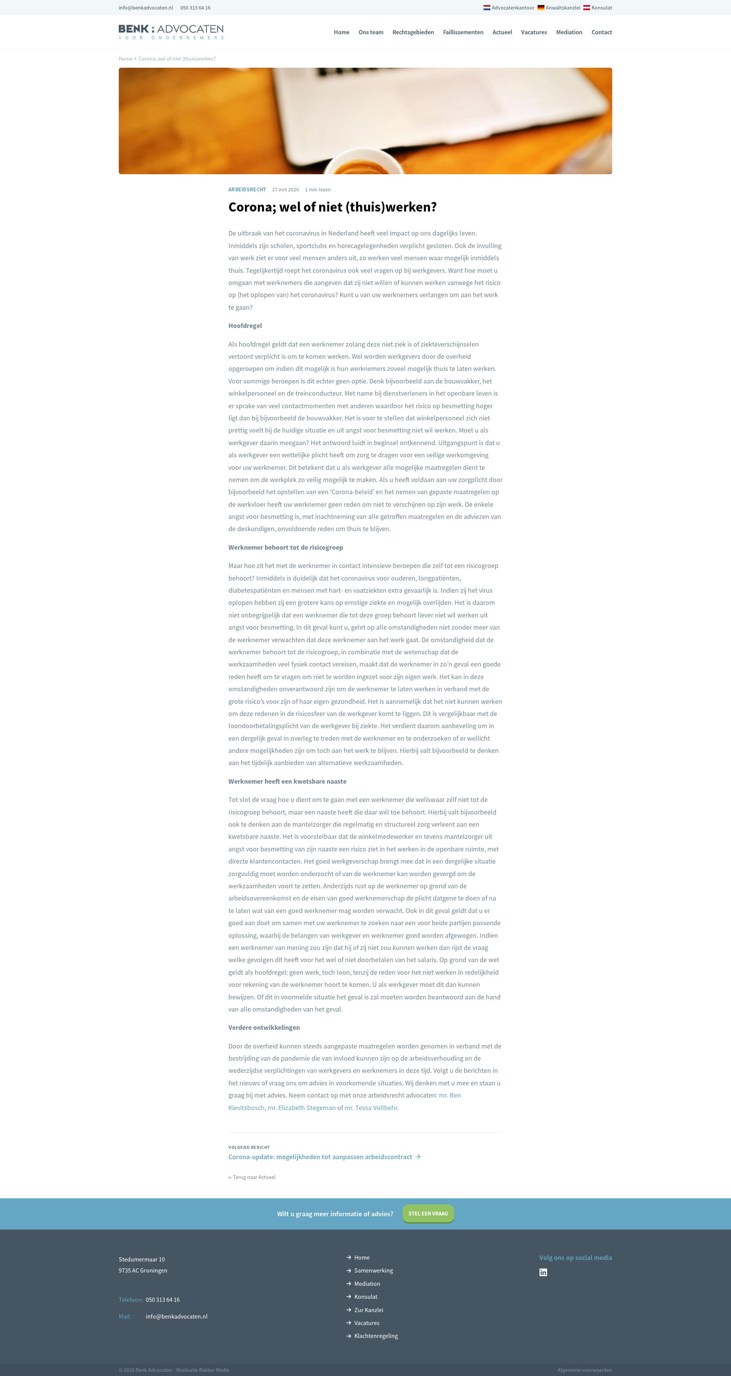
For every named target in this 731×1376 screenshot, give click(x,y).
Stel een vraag (428, 1213)
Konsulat (602, 8)
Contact (602, 32)
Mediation (569, 32)
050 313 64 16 (195, 7)
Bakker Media (214, 1370)
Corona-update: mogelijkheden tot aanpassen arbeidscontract (320, 1157)
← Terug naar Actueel (252, 1177)
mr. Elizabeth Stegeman (302, 1107)
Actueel (502, 32)
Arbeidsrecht (247, 189)
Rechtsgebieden (413, 32)
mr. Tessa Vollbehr (371, 1107)
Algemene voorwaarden (585, 1370)
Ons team (371, 32)
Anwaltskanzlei (563, 8)
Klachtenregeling (376, 1335)
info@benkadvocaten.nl (146, 7)
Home (342, 32)
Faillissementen (463, 32)
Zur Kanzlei (368, 1309)
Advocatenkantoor (513, 8)
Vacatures (534, 32)
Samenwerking (373, 1270)
